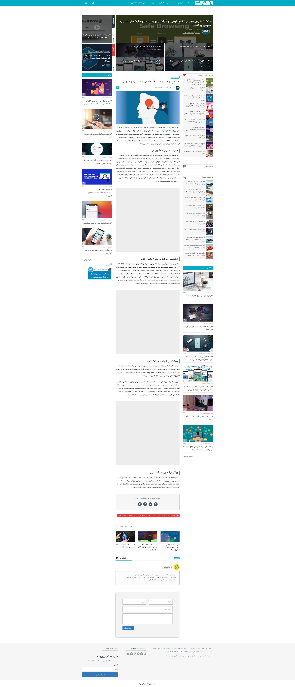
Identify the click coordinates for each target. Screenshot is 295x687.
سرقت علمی (132, 515)
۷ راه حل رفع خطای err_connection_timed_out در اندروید (100, 192)
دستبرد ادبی (152, 515)
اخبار (187, 2)
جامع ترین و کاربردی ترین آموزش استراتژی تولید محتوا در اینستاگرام (194, 144)
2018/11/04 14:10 (167, 569)
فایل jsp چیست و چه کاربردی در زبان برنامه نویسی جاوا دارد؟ (97, 161)
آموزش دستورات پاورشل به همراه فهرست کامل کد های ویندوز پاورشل (194, 98)
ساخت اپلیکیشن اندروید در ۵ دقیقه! (196, 206)
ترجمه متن (161, 515)
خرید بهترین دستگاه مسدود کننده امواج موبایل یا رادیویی (147, 546)
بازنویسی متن (171, 515)
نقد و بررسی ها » (188, 456)
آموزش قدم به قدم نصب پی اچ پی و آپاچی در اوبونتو (194, 246)
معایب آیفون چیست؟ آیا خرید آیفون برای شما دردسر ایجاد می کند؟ (199, 358)
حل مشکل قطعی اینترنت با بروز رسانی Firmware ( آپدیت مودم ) (195, 239)
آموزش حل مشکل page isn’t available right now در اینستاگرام (194, 112)
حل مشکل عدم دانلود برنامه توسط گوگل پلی (98, 251)
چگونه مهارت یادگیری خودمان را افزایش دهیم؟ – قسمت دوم (195, 255)
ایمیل (116, 665)
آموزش (180, 2)
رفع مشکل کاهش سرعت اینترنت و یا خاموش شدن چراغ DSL (194, 192)
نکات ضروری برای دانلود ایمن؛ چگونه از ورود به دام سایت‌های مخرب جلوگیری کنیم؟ (195, 82)
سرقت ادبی (141, 515)
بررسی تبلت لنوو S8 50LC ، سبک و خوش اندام (125, 545)
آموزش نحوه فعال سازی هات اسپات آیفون (194, 152)
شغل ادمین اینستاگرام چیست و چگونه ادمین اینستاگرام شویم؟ (195, 104)
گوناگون (161, 2)
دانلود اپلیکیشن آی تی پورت (137, 2)
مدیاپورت (152, 2)
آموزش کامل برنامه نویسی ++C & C (194, 230)
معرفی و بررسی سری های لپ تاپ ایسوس (195, 88)
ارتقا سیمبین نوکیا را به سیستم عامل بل (195, 222)
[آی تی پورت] (204, 3)
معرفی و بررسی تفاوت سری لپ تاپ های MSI (194, 136)
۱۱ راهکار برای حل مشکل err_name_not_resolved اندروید (195, 128)
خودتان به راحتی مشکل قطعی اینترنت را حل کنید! (195, 182)
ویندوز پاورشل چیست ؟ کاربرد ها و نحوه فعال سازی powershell (194, 120)
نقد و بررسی (171, 2)
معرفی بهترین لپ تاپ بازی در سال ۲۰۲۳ (199, 417)
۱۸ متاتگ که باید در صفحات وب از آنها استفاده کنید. (195, 198)
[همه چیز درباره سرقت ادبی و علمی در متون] (148, 107)
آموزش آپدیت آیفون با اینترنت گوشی (97, 223)
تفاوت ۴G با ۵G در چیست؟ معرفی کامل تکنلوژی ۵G (172, 547)
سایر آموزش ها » (87, 259)
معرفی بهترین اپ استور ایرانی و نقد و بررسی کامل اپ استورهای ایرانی (198, 388)
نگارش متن (122, 515)
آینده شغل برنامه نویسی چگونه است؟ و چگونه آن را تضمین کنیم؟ (198, 448)
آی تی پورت (171, 87)
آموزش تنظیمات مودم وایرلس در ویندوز (195, 214)
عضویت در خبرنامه (100, 674)
